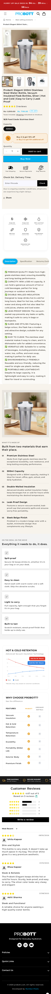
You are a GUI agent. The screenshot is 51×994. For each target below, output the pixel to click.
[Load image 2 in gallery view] (19, 81)
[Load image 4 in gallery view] (42, 81)
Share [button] (9, 198)
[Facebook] (19, 945)
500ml (9, 129)
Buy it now (25, 159)
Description (10, 261)
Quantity (7, 146)
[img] (8, 835)
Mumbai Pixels (32, 989)
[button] (5, 13)
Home (8, 20)
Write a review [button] (25, 819)
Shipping (20, 115)
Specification (26, 261)
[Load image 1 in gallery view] (7, 81)
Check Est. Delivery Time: (17, 177)
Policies (6, 952)
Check (42, 183)
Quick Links (8, 961)
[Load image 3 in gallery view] (31, 81)
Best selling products (24, 20)
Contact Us (7, 970)
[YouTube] (31, 945)
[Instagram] (25, 945)
